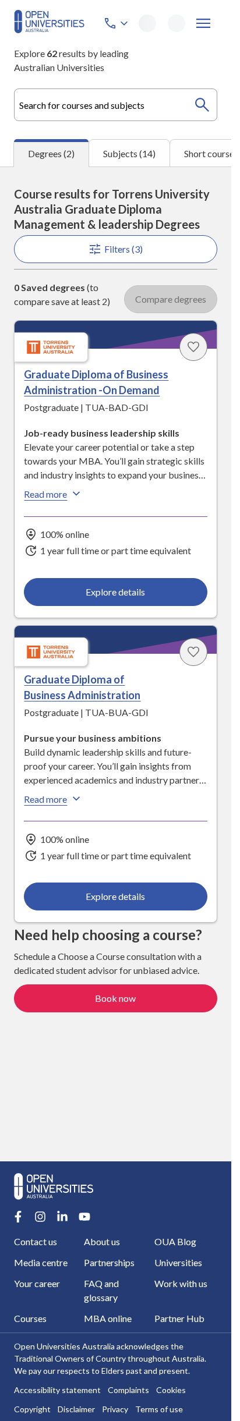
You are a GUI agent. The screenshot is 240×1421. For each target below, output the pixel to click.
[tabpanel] (115, 663)
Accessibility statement (57, 1390)
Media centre (41, 1262)
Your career (37, 1283)
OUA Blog (175, 1241)
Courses (30, 1318)
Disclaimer (76, 1409)
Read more (45, 493)
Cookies (171, 1390)
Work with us (180, 1283)
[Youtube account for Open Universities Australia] (84, 1217)
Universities (178, 1262)
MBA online (108, 1318)
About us (102, 1241)
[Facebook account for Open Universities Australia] (18, 1217)
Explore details (115, 591)
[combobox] (115, 104)
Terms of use (159, 1409)
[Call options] (117, 23)
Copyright (32, 1409)
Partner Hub (179, 1318)
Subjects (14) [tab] (129, 153)
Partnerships (109, 1262)
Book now (115, 998)
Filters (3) (123, 248)
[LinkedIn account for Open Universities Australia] (62, 1217)
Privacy (115, 1409)
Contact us (35, 1241)
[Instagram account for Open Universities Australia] (40, 1217)
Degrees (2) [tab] (51, 153)
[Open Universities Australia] (49, 29)
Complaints (128, 1390)
